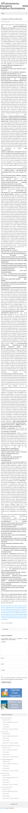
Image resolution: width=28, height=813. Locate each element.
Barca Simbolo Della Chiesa (9, 609)
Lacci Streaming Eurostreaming (12, 617)
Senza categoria (9, 622)
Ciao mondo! (5, 629)
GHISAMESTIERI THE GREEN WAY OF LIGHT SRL (10, 745)
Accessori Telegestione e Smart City (10, 722)
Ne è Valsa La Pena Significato (13, 612)
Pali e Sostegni (6, 724)
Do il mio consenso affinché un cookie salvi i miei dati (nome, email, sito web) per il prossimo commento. (14, 678)
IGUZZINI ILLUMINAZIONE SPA (7, 759)
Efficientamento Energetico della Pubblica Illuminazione (14, 6)
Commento (3, 641)
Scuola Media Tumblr (9, 607)
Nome (2, 658)
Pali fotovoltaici (6, 726)
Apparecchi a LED (6, 719)
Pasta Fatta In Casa (16, 616)
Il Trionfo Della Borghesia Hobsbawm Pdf (12, 611)
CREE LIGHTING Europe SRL (6, 717)
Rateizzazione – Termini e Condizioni (10, 729)
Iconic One (2, 808)
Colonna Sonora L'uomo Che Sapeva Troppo (11, 605)
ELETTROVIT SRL (4, 731)
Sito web (3, 670)
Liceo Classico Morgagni (17, 614)
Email (2, 664)
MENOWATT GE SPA (5, 773)
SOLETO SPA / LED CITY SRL (6, 787)
